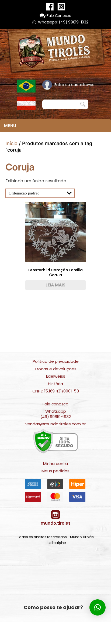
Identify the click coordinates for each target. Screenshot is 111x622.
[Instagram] (61, 6)
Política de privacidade (56, 361)
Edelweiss (55, 376)
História (55, 384)
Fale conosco (55, 404)
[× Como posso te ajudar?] (97, 607)
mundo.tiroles (56, 523)
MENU (10, 125)
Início (11, 143)
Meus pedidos (55, 471)
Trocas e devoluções (55, 369)
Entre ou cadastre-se (74, 84)
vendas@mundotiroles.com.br (55, 424)
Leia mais (55, 285)
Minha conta (55, 463)
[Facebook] (50, 6)
